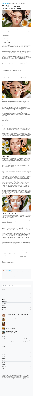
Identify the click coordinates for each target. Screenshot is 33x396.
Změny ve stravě (5, 38)
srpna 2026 (16, 348)
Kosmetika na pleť (16, 293)
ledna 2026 (16, 362)
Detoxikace (16, 299)
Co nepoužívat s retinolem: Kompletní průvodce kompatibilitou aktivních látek (18, 314)
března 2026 (16, 358)
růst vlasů (12, 341)
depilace (3, 341)
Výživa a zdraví (16, 309)
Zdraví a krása (16, 303)
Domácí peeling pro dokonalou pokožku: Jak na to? (13, 322)
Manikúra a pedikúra (16, 297)
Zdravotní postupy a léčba (7, 40)
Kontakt (3, 393)
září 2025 (16, 370)
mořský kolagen (27, 340)
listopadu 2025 (16, 366)
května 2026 (16, 354)
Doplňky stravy (16, 291)
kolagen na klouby (7, 341)
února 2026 (16, 360)
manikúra (26, 338)
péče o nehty (22, 340)
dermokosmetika (17, 340)
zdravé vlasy (25, 341)
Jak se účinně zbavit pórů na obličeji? (11, 331)
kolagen (13, 340)
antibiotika (3, 343)
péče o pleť (8, 265)
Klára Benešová (9, 270)
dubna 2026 (16, 356)
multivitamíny (18, 338)
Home (3, 3)
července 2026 (16, 350)
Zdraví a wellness (16, 295)
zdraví (14, 338)
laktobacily (11, 338)
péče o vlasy (3, 340)
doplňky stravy (17, 341)
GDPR (2, 391)
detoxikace (22, 338)
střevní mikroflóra (8, 340)
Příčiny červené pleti (6, 35)
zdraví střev (21, 341)
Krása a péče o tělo (16, 307)
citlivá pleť (15, 265)
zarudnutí (11, 265)
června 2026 (16, 352)
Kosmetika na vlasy (16, 305)
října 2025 (16, 368)
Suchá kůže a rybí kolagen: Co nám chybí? (12, 318)
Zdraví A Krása (7, 3)
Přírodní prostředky (5, 37)
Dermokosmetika (16, 301)
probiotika (7, 338)
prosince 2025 (16, 364)
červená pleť (3, 265)
